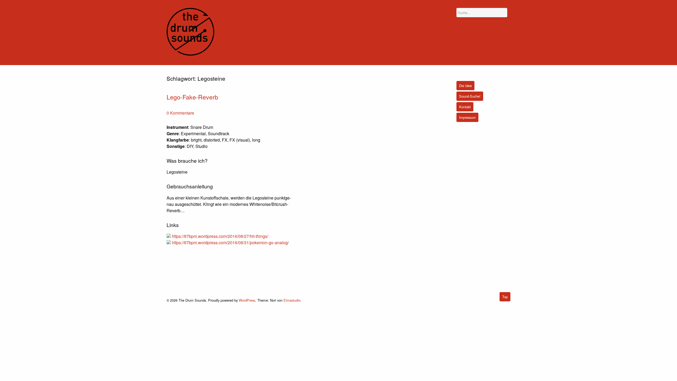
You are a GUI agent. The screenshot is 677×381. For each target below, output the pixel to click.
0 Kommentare (180, 113)
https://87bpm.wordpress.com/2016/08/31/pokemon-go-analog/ (230, 242)
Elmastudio (291, 300)
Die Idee (465, 85)
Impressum (467, 117)
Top (505, 296)
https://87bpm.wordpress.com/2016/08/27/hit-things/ (220, 236)
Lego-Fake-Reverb (192, 96)
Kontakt (465, 106)
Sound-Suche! (470, 96)
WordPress (247, 300)
